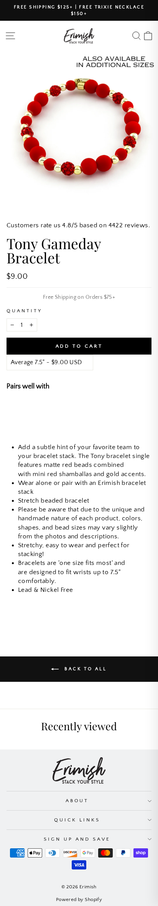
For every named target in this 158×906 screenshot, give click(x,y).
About (77, 800)
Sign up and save (77, 839)
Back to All (84, 668)
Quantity (24, 310)
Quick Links (77, 820)
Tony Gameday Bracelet (83, 408)
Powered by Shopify (79, 899)
